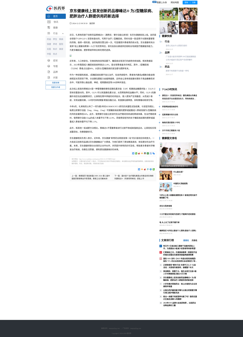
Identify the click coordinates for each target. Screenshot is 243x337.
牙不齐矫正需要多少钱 (171, 130)
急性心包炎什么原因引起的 (176, 46)
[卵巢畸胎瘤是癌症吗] (188, 14)
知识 (55, 49)
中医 (49, 54)
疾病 (61, 39)
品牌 (167, 52)
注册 (194, 2)
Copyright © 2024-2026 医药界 (121, 333)
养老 (55, 44)
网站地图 (175, 2)
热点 (55, 54)
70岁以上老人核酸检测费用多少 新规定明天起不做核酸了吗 (178, 196)
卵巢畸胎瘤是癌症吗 (170, 107)
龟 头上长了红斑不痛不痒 (169, 222)
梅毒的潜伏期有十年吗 (171, 123)
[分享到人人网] (151, 169)
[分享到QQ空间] (142, 153)
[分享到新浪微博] (139, 153)
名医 (49, 49)
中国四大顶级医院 (180, 184)
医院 (61, 44)
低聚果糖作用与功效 (170, 115)
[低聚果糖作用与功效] (168, 27)
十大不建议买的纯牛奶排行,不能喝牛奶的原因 (177, 214)
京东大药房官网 (165, 206)
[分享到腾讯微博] (148, 169)
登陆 (186, 2)
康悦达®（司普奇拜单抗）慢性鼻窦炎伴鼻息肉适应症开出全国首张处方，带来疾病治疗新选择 (179, 97)
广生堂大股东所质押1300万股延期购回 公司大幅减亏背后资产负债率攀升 (181, 58)
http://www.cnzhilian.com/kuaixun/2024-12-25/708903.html (97, 159)
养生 (55, 39)
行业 (167, 41)
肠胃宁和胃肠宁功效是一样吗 (177, 71)
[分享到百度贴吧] (151, 153)
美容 (61, 49)
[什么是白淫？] (165, 175)
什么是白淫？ (178, 172)
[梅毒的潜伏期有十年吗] (188, 27)
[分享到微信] (136, 153)
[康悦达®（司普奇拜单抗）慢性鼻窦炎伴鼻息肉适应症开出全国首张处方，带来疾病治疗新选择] (168, 14)
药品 (167, 66)
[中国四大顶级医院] (165, 186)
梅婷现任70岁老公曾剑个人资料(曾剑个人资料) (177, 231)
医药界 (92, 23)
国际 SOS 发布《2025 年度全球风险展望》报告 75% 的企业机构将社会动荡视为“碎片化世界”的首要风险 (180, 261)
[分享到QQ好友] (145, 153)
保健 (49, 44)
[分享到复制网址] (154, 153)
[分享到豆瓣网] (148, 153)
